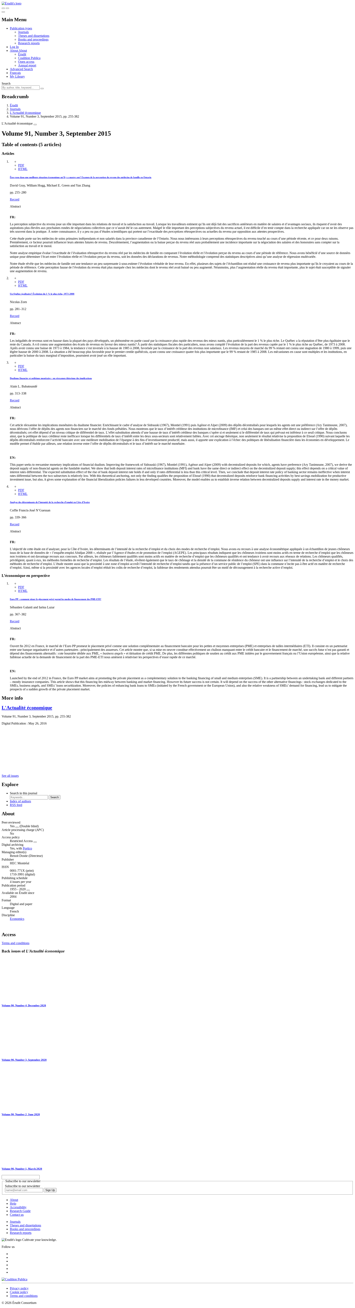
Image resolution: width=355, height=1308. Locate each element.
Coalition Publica (29, 58)
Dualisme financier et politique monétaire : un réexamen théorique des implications (51, 378)
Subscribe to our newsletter (22, 1186)
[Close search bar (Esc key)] (7, 8)
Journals (23, 32)
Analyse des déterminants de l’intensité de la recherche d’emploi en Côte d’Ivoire (50, 502)
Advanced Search (21, 69)
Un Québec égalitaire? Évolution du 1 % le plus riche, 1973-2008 (42, 294)
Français (15, 73)
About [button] (14, 50)
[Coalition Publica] (14, 1279)
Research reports (29, 43)
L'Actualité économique (25, 112)
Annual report (27, 65)
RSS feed (16, 805)
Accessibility (18, 1207)
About (23, 50)
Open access (26, 61)
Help (13, 1203)
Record (14, 199)
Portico (27, 848)
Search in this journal (23, 793)
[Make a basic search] (3, 8)
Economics (17, 919)
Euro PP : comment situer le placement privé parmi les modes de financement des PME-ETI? (55, 599)
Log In (14, 47)
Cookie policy (19, 1292)
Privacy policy (19, 1288)
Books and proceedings (33, 39)
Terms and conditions (15, 943)
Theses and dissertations (33, 35)
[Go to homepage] (11, 3)
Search (6, 83)
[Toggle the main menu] (3, 12)
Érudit (22, 54)
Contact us (17, 1214)
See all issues (10, 775)
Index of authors (20, 801)
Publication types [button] (21, 28)
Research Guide (20, 1211)
